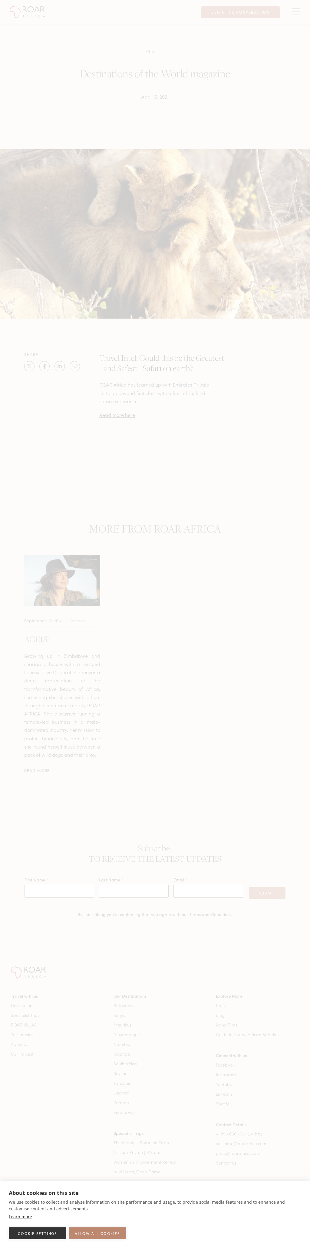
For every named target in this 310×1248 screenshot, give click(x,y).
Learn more (20, 1216)
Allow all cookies (97, 1233)
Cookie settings (37, 1233)
